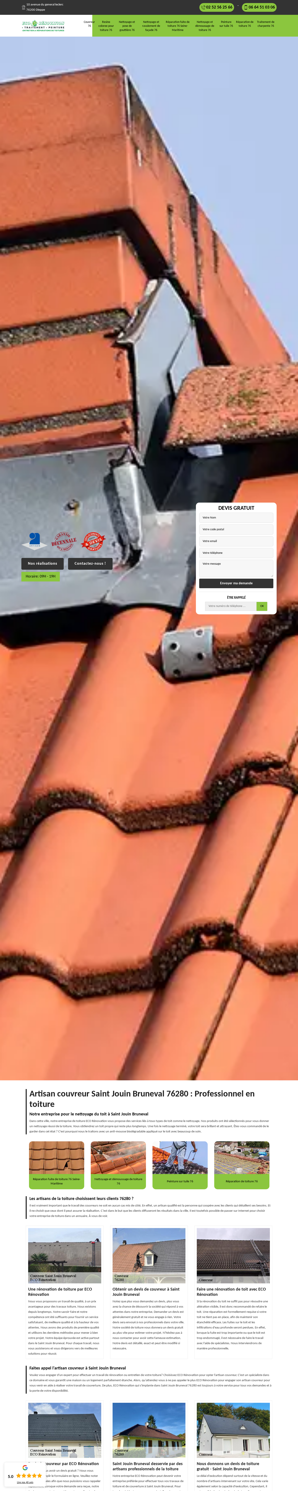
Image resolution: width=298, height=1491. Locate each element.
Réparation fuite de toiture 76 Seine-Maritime (178, 26)
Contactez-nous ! (90, 564)
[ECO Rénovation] (44, 26)
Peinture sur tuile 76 (226, 24)
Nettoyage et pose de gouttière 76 (127, 26)
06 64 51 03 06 (262, 7)
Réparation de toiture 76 (244, 24)
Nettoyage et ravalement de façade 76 (151, 26)
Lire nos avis (25, 1482)
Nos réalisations (42, 564)
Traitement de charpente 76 (265, 24)
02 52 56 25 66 (219, 7)
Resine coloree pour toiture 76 (106, 26)
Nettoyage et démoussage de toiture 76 (204, 26)
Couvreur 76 (89, 24)
